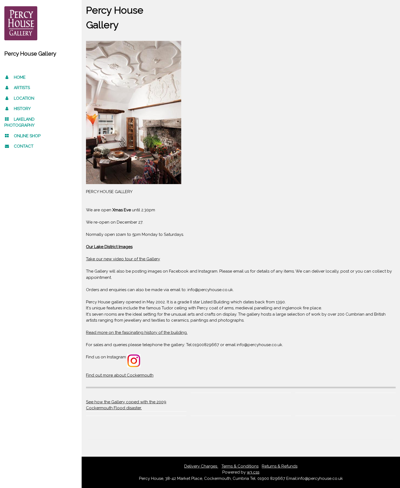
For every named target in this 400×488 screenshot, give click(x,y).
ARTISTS (22, 87)
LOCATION (24, 98)
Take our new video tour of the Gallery (123, 259)
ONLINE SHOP (27, 135)
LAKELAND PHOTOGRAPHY (19, 122)
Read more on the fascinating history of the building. (136, 332)
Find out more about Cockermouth (119, 375)
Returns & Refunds (279, 466)
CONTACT (23, 146)
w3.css (253, 472)
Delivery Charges (201, 466)
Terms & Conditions (240, 466)
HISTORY (22, 108)
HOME (20, 77)
